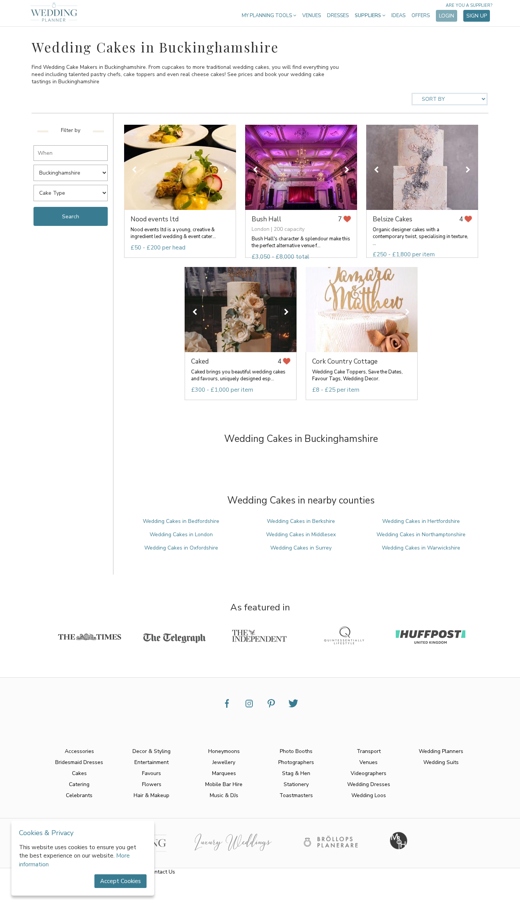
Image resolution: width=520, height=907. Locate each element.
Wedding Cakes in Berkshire (301, 521)
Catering (79, 784)
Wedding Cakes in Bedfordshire (181, 521)
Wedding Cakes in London (181, 534)
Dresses (338, 15)
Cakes (79, 773)
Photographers (296, 762)
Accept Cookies (120, 881)
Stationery (296, 784)
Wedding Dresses (368, 784)
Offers (421, 15)
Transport (369, 751)
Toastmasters (296, 795)
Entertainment (151, 762)
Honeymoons (224, 751)
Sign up (476, 15)
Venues (311, 15)
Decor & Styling (151, 751)
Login (446, 15)
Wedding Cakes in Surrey (301, 547)
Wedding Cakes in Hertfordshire (421, 521)
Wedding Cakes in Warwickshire (421, 547)
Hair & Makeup (151, 795)
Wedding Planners (441, 751)
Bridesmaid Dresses (79, 762)
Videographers (368, 773)
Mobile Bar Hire (223, 784)
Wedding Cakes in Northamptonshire (421, 534)
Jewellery (223, 762)
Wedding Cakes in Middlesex (301, 534)
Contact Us (161, 871)
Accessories (79, 751)
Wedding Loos (368, 795)
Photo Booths (296, 751)
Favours (151, 773)
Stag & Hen (296, 773)
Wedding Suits (441, 762)
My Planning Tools (267, 15)
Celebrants (79, 795)
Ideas (398, 15)
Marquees (224, 773)
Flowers (151, 784)
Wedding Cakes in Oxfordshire (181, 547)
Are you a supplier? (469, 5)
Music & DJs (224, 795)
